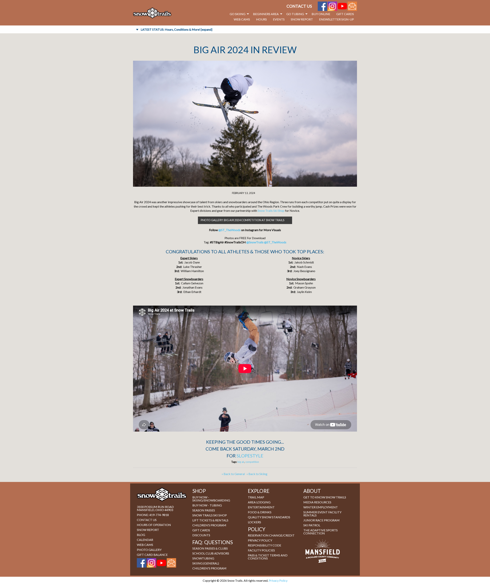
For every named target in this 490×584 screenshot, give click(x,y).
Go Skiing (237, 14)
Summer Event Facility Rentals (322, 513)
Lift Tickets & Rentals (210, 520)
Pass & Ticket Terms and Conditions (267, 556)
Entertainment (261, 507)
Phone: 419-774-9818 (153, 515)
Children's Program (209, 568)
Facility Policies (261, 550)
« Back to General (233, 474)
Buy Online (321, 14)
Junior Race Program (321, 520)
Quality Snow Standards (269, 517)
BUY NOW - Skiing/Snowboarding (211, 498)
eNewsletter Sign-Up (336, 19)
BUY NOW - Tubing (207, 505)
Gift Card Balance (152, 554)
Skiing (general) (205, 563)
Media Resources (317, 502)
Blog (141, 535)
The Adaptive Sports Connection (320, 531)
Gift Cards (345, 14)
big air (241, 461)
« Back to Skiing (257, 474)
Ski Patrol (311, 525)
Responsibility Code (264, 545)
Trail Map (256, 497)
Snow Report (302, 19)
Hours (261, 19)
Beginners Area (266, 14)
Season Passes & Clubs (210, 548)
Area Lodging (259, 502)
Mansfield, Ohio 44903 (155, 510)
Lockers (254, 522)
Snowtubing (203, 558)
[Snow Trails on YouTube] (342, 5)
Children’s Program (209, 525)
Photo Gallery (149, 549)
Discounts (201, 535)
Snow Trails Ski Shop (271, 210)
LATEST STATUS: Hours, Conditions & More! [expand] (176, 29)
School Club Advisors (210, 553)
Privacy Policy (260, 540)
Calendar (145, 539)
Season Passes (203, 510)
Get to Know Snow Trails (324, 497)
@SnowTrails (255, 242)
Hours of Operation (154, 525)
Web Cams (242, 19)
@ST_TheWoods (229, 230)
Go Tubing (295, 14)
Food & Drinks (259, 512)
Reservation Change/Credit (271, 535)
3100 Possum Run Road (155, 507)
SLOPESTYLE (250, 455)
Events (279, 19)
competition (252, 461)
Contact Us (299, 6)
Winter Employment (320, 507)
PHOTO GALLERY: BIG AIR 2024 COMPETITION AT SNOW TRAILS (242, 220)
